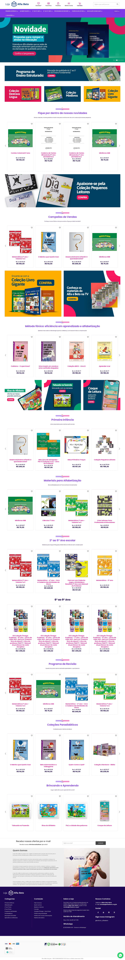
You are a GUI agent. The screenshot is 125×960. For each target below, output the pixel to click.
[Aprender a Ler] (104, 356)
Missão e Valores (39, 907)
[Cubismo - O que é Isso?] (20, 356)
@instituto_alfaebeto (101, 920)
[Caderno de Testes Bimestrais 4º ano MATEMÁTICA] (76, 146)
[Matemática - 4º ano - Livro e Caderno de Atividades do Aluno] (48, 571)
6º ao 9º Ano (8, 909)
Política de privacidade (40, 913)
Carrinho (79, 5)
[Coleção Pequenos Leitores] (104, 449)
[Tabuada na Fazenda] (20, 812)
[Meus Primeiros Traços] (76, 449)
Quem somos (38, 905)
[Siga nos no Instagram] (109, 912)
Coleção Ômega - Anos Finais (42, 911)
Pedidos (58, 5)
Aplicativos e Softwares (11, 917)
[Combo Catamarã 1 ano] (20, 146)
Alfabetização (8, 905)
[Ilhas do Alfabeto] (48, 812)
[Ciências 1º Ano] (48, 509)
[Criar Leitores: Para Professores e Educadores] (104, 509)
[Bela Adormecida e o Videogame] (48, 754)
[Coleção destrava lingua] (23, 94)
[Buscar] (117, 4)
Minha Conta (69, 5)
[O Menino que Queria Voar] (48, 247)
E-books (36, 909)
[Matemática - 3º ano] (104, 571)
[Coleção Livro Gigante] (102, 94)
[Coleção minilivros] (62, 94)
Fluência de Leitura (39, 917)
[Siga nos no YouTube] (103, 912)
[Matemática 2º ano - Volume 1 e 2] (20, 247)
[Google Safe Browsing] (62, 944)
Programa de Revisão (11, 911)
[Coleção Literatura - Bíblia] (104, 754)
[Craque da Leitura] (104, 812)
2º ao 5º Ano (8, 907)
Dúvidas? (38, 5)
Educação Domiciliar (10, 915)
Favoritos (48, 5)
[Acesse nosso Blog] (114, 912)
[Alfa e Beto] (17, 4)
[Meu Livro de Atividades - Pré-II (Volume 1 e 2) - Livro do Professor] (48, 449)
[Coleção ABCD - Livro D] (76, 356)
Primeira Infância (9, 903)
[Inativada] (45, 944)
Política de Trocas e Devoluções (43, 915)
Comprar (24, 148)
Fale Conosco (38, 903)
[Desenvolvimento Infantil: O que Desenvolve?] (76, 247)
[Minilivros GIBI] (104, 146)
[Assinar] (101, 843)
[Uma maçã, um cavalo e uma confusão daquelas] (48, 356)
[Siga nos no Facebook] (98, 912)
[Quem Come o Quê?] (76, 754)
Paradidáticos (8, 913)
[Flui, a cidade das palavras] (76, 812)
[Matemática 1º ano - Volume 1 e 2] (76, 509)
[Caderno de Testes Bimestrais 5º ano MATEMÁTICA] (48, 146)
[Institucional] (116, 11)
